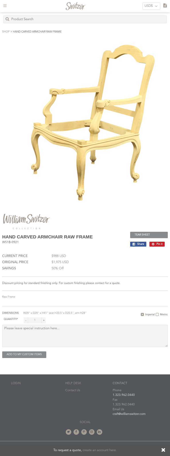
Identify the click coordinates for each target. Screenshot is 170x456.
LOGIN (16, 383)
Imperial (150, 314)
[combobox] (85, 19)
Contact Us (72, 390)
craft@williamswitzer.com (129, 414)
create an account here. (100, 450)
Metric (164, 314)
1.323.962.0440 (124, 395)
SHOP (6, 32)
